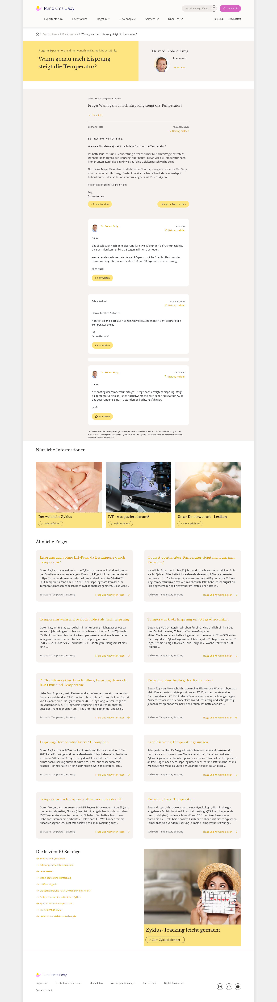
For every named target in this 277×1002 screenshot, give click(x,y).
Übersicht (97, 115)
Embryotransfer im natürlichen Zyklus (60, 897)
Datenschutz (149, 983)
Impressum (42, 983)
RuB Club (219, 18)
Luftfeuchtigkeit (48, 884)
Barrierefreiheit (44, 990)
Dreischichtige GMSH (51, 909)
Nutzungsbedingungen (122, 983)
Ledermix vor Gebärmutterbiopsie (58, 916)
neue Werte (46, 871)
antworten (104, 277)
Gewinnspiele (128, 19)
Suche (214, 8)
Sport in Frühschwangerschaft (56, 903)
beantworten (102, 204)
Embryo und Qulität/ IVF (52, 858)
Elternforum (79, 19)
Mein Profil (232, 8)
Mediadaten (96, 983)
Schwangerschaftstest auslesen (57, 864)
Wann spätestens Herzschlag (55, 877)
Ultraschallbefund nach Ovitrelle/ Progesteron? (65, 890)
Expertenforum (53, 19)
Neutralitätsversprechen (69, 983)
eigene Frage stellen (175, 204)
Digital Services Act (174, 983)
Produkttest (235, 18)
